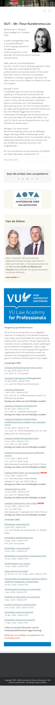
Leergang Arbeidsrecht (14, 389)
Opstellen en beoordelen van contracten (22, 597)
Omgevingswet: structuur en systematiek (23, 589)
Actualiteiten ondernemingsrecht (19, 612)
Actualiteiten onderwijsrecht (17, 524)
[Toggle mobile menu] (49, 10)
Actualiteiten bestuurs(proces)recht (20, 620)
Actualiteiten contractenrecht (17, 548)
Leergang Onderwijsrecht (16, 378)
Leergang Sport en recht (15, 489)
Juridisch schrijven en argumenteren (20, 604)
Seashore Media (40, 682)
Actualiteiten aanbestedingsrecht (19, 537)
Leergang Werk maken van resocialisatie (22, 472)
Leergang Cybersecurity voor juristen (21, 503)
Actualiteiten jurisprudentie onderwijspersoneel (25, 556)
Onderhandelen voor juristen (17, 563)
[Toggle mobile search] (44, 10)
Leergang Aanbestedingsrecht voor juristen (23, 367)
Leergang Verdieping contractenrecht (21, 406)
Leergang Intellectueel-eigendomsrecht (22, 438)
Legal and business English (16, 571)
